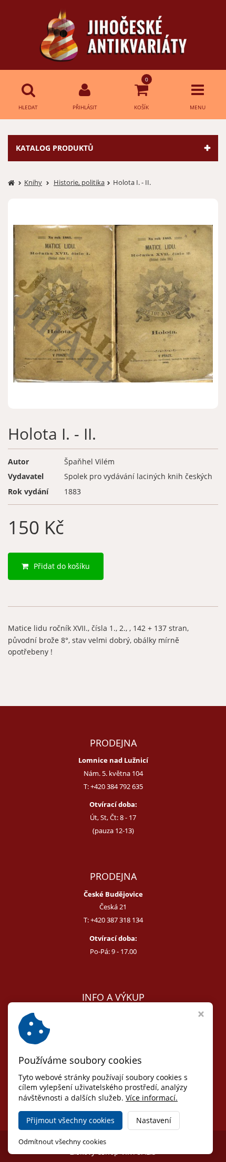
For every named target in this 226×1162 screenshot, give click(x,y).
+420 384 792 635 (116, 786)
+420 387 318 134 (116, 920)
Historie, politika (79, 182)
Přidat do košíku (62, 566)
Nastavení (153, 1120)
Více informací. (152, 1098)
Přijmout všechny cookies (70, 1120)
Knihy (33, 182)
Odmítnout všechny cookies (62, 1141)
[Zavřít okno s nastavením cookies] (201, 1015)
